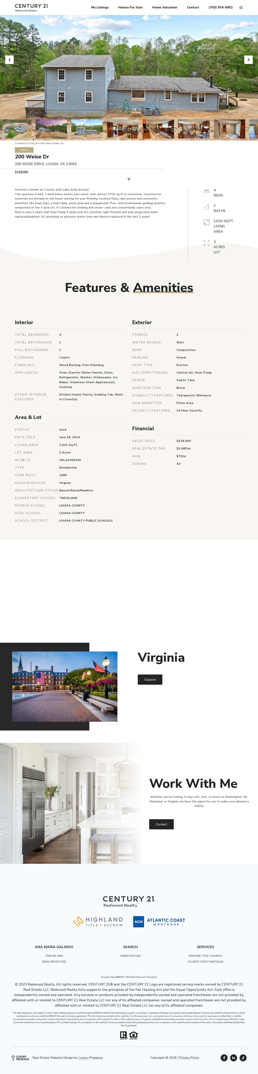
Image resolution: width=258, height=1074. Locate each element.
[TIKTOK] (243, 1057)
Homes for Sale (130, 7)
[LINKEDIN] (233, 1057)
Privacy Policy (189, 1058)
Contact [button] (161, 824)
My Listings (100, 7)
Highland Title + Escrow (205, 956)
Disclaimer (151, 977)
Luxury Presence (90, 1058)
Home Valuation (164, 7)
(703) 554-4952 (221, 7)
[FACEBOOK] (224, 1057)
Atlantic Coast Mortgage (205, 961)
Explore (150, 679)
